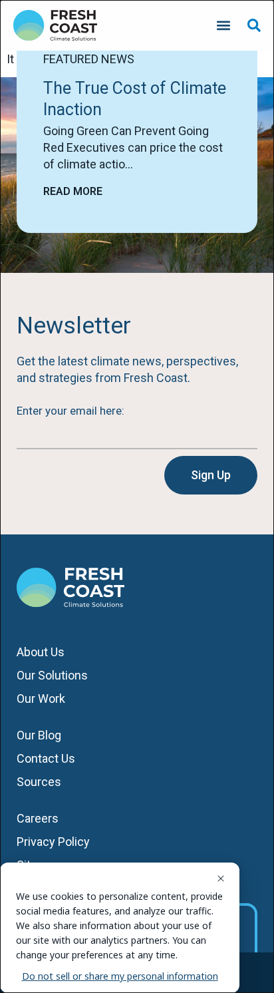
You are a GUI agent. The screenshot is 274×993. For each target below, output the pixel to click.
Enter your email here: (70, 410)
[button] (223, 26)
